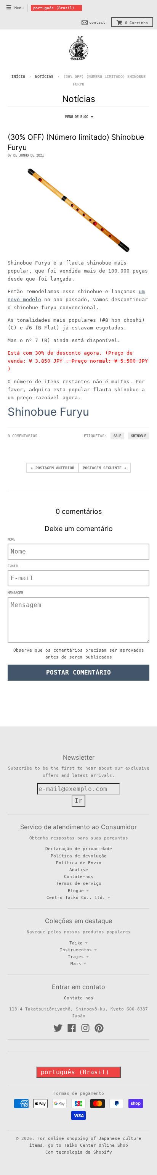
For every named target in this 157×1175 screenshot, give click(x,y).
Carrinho (136, 23)
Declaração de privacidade (78, 848)
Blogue (76, 890)
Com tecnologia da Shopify (78, 1152)
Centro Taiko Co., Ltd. (75, 897)
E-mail (13, 566)
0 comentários (22, 436)
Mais (75, 963)
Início (18, 76)
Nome (11, 539)
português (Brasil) (53, 8)
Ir (78, 800)
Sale (117, 436)
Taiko (76, 943)
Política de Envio (78, 862)
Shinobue (138, 436)
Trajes (76, 956)
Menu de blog (76, 117)
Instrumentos (76, 949)
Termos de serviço (78, 883)
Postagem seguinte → (104, 468)
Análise (78, 869)
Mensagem (15, 593)
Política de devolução (79, 856)
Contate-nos (78, 876)
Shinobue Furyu (48, 411)
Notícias (44, 76)
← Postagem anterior (52, 468)
